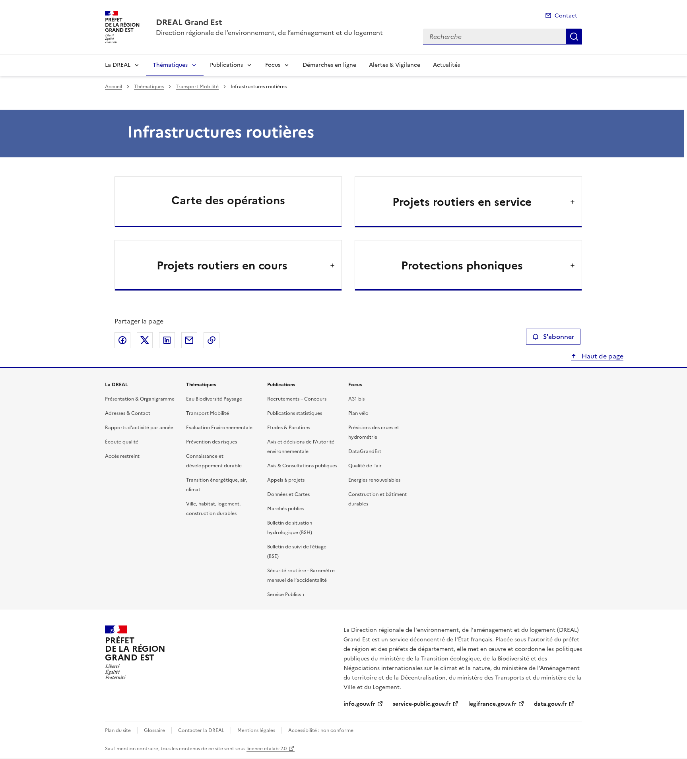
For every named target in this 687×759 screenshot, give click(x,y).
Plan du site (118, 730)
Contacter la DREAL (201, 730)
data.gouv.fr (550, 704)
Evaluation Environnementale (219, 427)
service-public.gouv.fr (422, 704)
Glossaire (154, 730)
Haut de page (601, 356)
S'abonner (558, 336)
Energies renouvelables (374, 480)
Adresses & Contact (127, 413)
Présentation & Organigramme (140, 399)
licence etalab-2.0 (266, 748)
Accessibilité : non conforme (320, 730)
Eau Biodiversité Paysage (214, 399)
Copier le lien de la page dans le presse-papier (211, 340)
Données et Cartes (288, 494)
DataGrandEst (364, 451)
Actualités (446, 65)
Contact (566, 16)
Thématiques (170, 65)
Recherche (574, 37)
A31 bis (356, 399)
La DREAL (117, 65)
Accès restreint (122, 456)
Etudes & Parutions (288, 427)
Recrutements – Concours (296, 399)
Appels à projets (286, 480)
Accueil (113, 86)
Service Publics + (286, 594)
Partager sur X (145, 340)
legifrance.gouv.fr (492, 704)
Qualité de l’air (365, 465)
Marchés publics (285, 508)
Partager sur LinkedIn (167, 340)
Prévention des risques (211, 441)
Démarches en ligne (329, 65)
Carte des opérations (228, 200)
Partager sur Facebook (122, 340)
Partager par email (189, 340)
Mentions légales (256, 730)
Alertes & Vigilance (394, 65)
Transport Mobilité (197, 86)
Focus (272, 65)
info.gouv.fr (359, 704)
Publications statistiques (294, 413)
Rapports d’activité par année (139, 427)
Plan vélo (358, 413)
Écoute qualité (121, 441)
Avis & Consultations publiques (302, 465)
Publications (226, 65)
